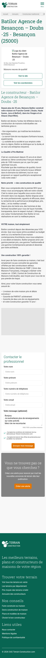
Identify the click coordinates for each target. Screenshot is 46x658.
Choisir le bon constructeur (13, 618)
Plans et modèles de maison (14, 614)
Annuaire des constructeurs (14, 594)
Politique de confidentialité (13, 637)
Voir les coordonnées (23, 83)
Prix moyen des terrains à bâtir (15, 590)
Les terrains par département (14, 586)
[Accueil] (9, 5)
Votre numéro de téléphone (16, 389)
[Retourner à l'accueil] (23, 544)
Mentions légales (9, 633)
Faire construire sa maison (13, 606)
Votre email (9, 400)
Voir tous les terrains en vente (14, 582)
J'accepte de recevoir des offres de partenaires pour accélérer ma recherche (23, 438)
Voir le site (23, 76)
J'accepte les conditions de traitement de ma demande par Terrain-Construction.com (21, 433)
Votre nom (8, 367)
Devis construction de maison (15, 610)
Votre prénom (10, 378)
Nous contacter (8, 629)
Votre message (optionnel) (23, 419)
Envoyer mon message (23, 446)
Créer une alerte (23, 486)
